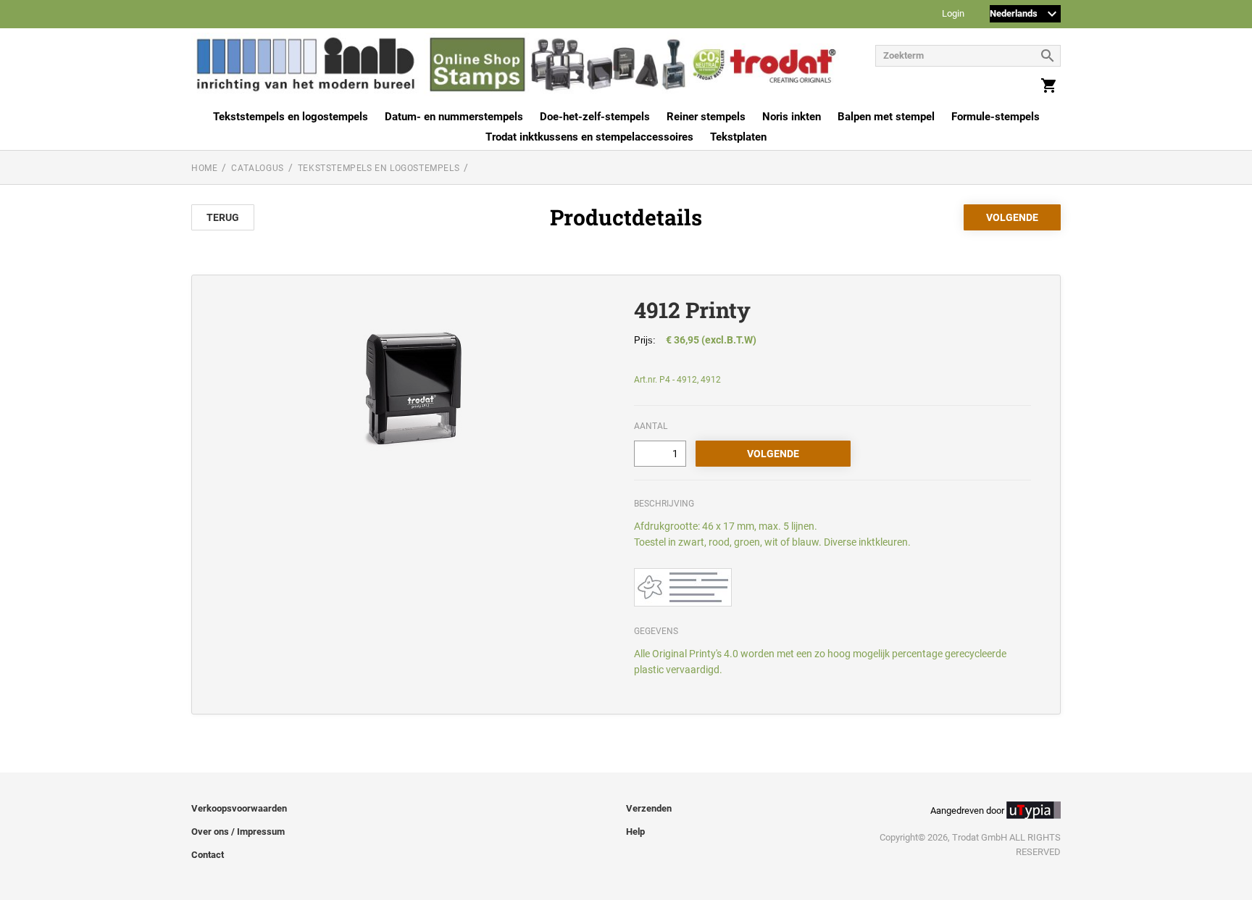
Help (635, 831)
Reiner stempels (706, 116)
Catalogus (257, 168)
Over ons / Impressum (238, 831)
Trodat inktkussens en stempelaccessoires (589, 136)
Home (204, 168)
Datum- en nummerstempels (454, 116)
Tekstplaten (738, 136)
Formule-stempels (995, 116)
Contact (207, 854)
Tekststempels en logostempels (290, 116)
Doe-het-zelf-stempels (595, 116)
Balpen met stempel (886, 116)
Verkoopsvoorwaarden (239, 808)
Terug (222, 217)
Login (953, 14)
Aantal (650, 426)
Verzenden (649, 808)
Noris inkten (791, 116)
